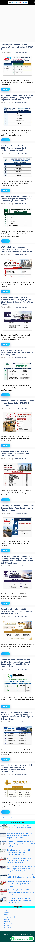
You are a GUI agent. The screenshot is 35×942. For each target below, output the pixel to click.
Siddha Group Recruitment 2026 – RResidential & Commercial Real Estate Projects (15, 453)
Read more (5, 89)
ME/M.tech (7, 928)
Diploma (7, 921)
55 (9, 818)
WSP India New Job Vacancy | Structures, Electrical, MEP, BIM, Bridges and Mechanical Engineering (16, 249)
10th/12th (7, 910)
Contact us (15, 934)
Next (13, 818)
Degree (6, 919)
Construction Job (9, 917)
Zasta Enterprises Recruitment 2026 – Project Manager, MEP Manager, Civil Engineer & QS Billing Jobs (17, 198)
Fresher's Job (8, 923)
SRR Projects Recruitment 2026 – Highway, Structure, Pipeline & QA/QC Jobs (17, 47)
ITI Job (6, 925)
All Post (6, 912)
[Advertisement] (17, 23)
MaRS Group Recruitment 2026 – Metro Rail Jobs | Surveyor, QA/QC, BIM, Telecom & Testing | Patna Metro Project (21, 869)
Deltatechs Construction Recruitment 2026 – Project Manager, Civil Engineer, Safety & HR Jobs (17, 148)
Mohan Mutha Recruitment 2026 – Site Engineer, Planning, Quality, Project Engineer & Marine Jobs (17, 97)
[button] (34, 2)
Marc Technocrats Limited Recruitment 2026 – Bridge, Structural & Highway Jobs (17, 352)
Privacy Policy (26, 934)
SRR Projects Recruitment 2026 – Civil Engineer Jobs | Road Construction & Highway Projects (17, 508)
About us (7, 934)
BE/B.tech (7, 915)
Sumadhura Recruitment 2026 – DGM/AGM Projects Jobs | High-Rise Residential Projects (16, 611)
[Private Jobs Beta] (18, 2)
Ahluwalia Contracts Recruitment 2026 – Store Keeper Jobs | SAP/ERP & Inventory (17, 403)
